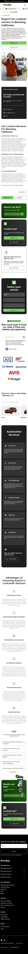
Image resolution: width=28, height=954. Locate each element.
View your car (14, 310)
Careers (3, 907)
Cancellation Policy (14, 947)
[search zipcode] (22, 214)
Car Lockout (13, 12)
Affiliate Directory (5, 919)
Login (2, 928)
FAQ (2, 891)
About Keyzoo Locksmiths (7, 885)
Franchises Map (5, 887)
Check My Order (5, 926)
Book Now (8, 197)
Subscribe (14, 851)
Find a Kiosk (4, 914)
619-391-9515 (20, 197)
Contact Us (4, 889)
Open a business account (7, 905)
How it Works (4, 917)
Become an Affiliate (6, 901)
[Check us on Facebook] (1, 940)
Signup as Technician (6, 903)
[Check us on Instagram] (4, 940)
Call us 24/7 (15, 47)
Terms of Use (19, 943)
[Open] (23, 295)
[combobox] (13, 294)
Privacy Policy (4, 947)
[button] (14, 743)
